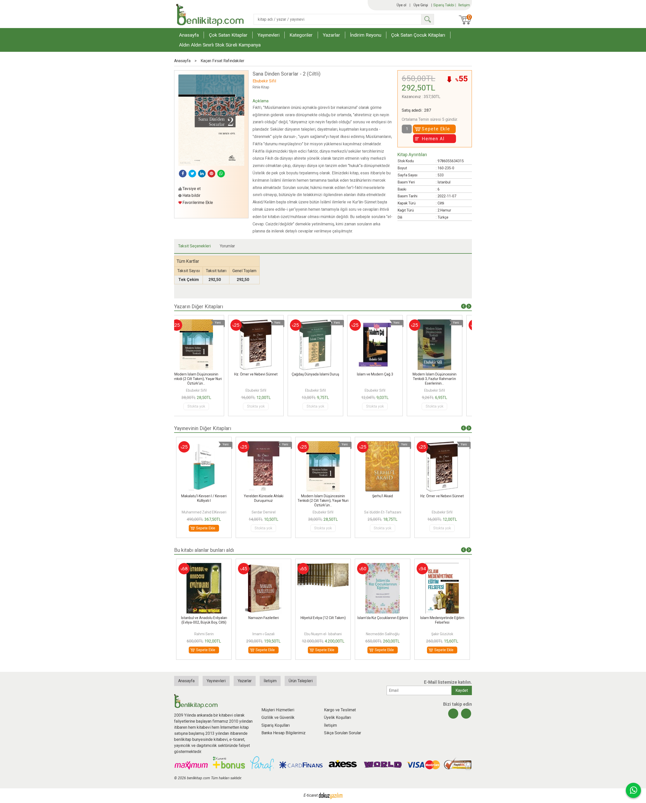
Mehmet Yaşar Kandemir (442, 634)
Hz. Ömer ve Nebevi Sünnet (204, 374)
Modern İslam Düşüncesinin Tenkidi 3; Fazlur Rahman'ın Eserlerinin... (383, 378)
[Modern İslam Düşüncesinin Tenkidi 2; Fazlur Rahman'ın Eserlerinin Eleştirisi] (442, 322)
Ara (427, 19)
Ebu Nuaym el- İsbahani (263, 634)
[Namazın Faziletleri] (204, 565)
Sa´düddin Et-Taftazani (323, 512)
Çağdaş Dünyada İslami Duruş (263, 374)
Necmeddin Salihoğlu (323, 634)
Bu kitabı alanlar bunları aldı (204, 550)
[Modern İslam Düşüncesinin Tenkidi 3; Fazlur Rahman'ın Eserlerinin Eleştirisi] (382, 322)
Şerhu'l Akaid (323, 496)
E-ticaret (311, 795)
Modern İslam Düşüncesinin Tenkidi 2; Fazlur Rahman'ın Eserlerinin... (442, 378)
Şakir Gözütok (383, 634)
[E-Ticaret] (330, 795)
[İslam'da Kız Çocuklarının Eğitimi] (323, 565)
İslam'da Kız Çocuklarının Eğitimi (323, 618)
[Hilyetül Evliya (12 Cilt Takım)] (263, 565)
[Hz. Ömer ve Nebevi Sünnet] (204, 322)
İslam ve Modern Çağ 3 (323, 374)
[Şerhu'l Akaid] (323, 444)
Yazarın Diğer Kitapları (198, 306)
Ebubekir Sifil (204, 390)
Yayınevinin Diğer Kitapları (202, 428)
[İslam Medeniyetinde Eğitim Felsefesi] (382, 565)
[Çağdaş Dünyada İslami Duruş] (263, 322)
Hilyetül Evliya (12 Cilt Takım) (263, 618)
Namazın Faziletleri (204, 618)
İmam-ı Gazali (204, 634)
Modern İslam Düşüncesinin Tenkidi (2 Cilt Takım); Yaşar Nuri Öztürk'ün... (263, 500)
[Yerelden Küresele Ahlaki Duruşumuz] (204, 444)
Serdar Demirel (204, 512)
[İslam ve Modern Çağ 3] (323, 322)
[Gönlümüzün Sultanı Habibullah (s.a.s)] (442, 565)
